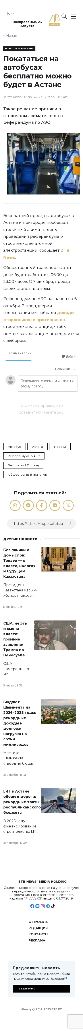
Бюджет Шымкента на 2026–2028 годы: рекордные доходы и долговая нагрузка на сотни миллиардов (19, 723)
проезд (60, 446)
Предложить (26, 988)
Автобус (14, 446)
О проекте (38, 922)
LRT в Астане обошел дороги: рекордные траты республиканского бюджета (22, 802)
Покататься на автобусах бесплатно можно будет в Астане (37, 71)
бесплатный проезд (23, 465)
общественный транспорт (28, 474)
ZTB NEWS (14, 97)
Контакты (38, 934)
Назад (11, 36)
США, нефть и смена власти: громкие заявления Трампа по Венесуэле (15, 639)
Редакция (38, 928)
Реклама (37, 940)
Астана (37, 446)
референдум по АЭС (24, 456)
